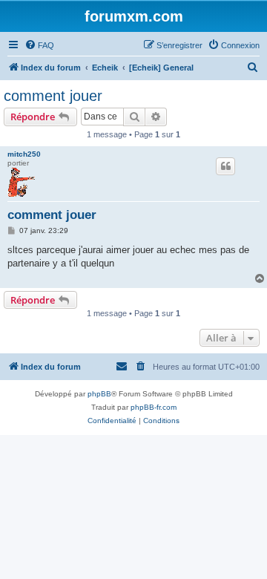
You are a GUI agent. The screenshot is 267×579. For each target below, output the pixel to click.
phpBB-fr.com (154, 407)
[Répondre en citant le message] (225, 166)
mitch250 (24, 154)
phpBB (99, 394)
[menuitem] (39, 45)
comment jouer (53, 96)
